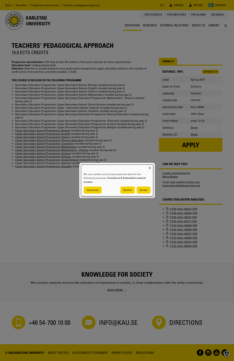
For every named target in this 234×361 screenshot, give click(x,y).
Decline (127, 190)
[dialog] (117, 180)
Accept (143, 190)
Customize (93, 190)
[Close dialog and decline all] (149, 167)
